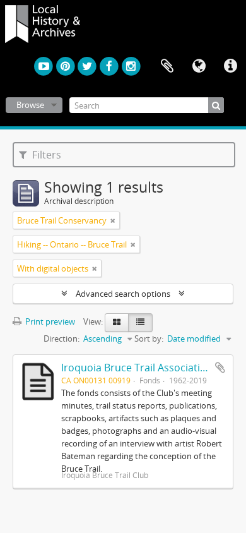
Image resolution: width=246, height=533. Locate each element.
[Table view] (140, 322)
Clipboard (167, 66)
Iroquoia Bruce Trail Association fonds (151, 367)
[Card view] (117, 322)
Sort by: (148, 338)
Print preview (49, 321)
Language (198, 66)
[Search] (216, 105)
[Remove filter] (112, 220)
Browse (30, 105)
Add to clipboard (220, 367)
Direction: (61, 338)
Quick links (230, 66)
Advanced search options (123, 293)
